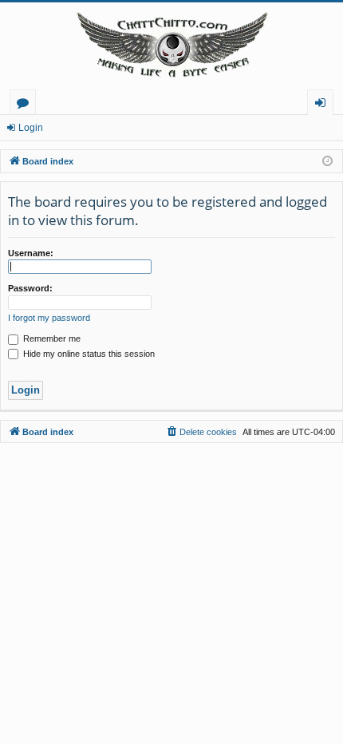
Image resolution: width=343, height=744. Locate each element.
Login (30, 127)
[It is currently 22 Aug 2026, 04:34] (327, 161)
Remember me (51, 338)
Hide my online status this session (88, 353)
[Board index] (171, 45)
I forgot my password (49, 318)
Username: (30, 253)
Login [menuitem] (323, 105)
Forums (26, 105)
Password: (30, 288)
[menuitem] (201, 432)
